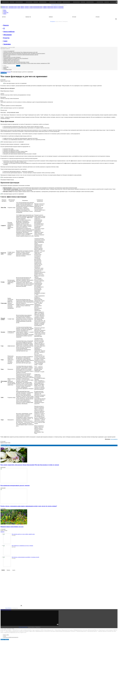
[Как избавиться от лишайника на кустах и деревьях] (7, 554)
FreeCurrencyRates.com (6, 609)
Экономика (7, 44)
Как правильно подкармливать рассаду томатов (15, 485)
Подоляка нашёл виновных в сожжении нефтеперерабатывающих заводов (20, 54)
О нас (4, 636)
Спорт (5, 41)
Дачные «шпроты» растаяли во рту (11, 59)
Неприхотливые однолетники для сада (12, 526)
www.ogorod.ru (114, 439)
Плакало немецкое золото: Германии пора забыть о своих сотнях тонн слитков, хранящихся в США (26, 63)
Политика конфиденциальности (10, 637)
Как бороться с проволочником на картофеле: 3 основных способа (25, 557)
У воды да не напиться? (8, 51)
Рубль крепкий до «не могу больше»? (12, 57)
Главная (2, 71)
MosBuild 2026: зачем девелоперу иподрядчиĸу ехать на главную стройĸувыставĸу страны (16, 61)
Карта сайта (6, 634)
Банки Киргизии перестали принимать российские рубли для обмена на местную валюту (24, 53)
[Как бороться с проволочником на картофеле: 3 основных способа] (7, 566)
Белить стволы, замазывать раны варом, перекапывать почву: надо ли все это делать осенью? (29, 506)
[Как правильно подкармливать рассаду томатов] (14, 482)
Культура (6, 38)
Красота (6, 25)
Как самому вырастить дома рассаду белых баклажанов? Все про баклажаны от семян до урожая (30, 464)
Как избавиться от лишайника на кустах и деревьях (22, 545)
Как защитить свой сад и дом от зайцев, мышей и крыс (23, 534)
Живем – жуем (6, 55)
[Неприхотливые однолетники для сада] (14, 524)
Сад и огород (8, 71)
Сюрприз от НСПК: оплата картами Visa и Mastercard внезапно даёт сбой (20, 52)
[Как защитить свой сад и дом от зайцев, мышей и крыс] (7, 543)
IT (4, 28)
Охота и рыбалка (9, 31)
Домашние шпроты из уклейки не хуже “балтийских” (15, 58)
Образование (7, 34)
